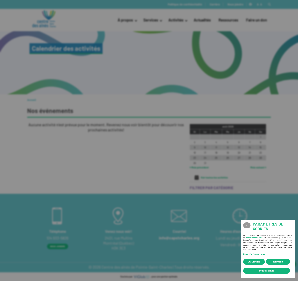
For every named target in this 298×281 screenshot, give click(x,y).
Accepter (254, 261)
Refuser (278, 261)
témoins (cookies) (254, 237)
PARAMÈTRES (266, 270)
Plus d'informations (254, 254)
